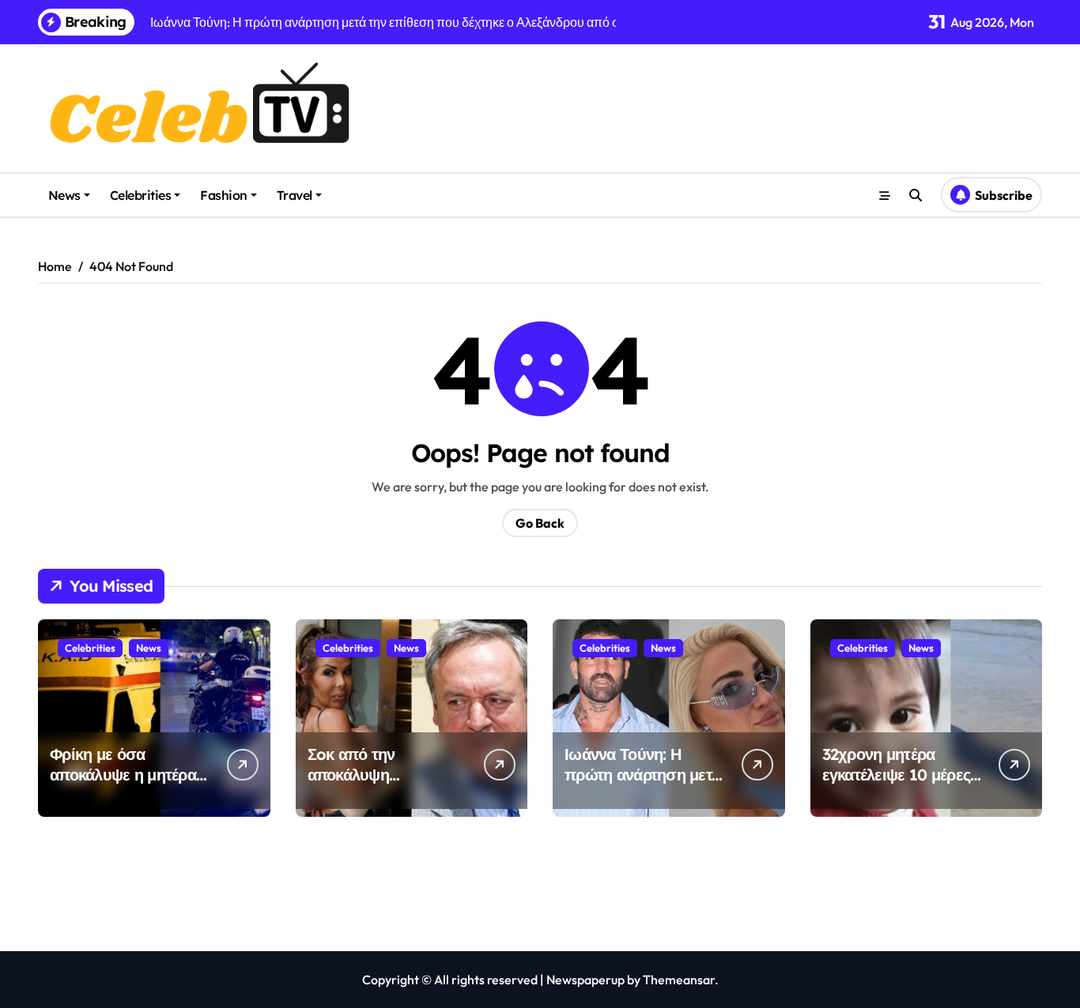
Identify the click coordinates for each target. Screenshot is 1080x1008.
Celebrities (141, 195)
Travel (294, 195)
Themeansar (679, 979)
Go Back (540, 523)
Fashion (223, 195)
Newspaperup (585, 979)
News (64, 195)
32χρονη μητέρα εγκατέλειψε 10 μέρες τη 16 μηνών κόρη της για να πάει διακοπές (898, 785)
